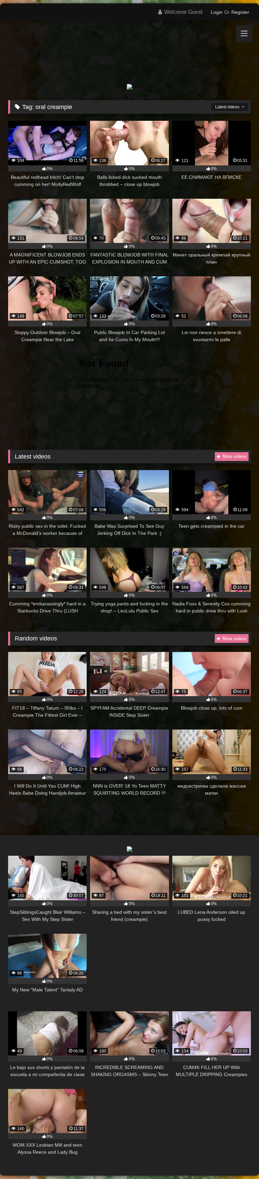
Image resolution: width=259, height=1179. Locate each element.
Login (217, 12)
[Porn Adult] (129, 47)
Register (240, 12)
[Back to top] (238, 1159)
